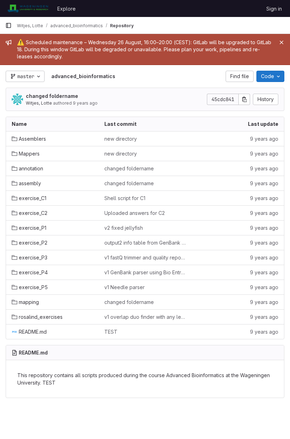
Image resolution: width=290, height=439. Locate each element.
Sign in (274, 9)
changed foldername (52, 96)
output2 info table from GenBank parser (145, 243)
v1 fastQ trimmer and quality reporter (145, 257)
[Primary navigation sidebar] (8, 25)
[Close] (281, 42)
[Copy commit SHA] (244, 99)
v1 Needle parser (124, 287)
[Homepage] (28, 8)
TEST (110, 332)
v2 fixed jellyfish (123, 228)
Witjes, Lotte (39, 103)
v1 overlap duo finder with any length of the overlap (145, 317)
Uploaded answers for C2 (134, 213)
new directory (120, 139)
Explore (66, 9)
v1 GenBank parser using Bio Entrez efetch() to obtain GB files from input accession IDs (145, 272)
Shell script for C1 (124, 198)
